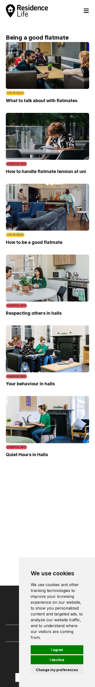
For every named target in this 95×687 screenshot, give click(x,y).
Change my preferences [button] (57, 670)
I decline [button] (57, 660)
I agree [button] (57, 650)
